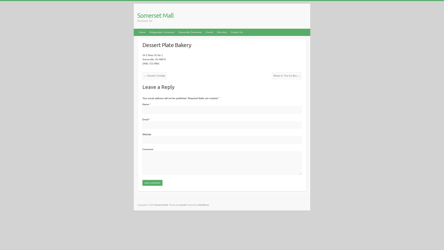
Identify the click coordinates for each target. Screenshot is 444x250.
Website (146, 134)
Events (209, 32)
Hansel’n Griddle (154, 75)
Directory (222, 32)
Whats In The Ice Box (286, 75)
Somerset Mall (155, 15)
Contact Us (237, 32)
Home (142, 32)
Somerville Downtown (190, 32)
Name (146, 104)
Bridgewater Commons (161, 32)
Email (146, 119)
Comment (147, 149)
